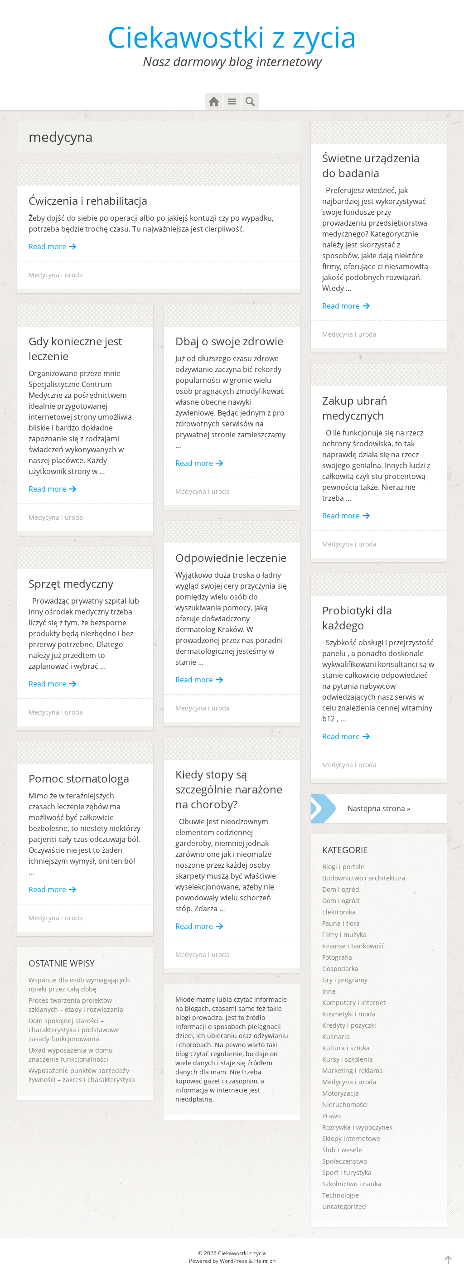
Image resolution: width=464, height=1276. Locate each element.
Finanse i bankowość (353, 946)
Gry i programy (344, 980)
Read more (47, 246)
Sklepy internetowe (351, 1138)
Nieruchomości (345, 1104)
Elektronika (339, 912)
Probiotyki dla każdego (357, 618)
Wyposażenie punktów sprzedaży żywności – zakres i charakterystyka (82, 1075)
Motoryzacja (340, 1093)
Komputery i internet (354, 1002)
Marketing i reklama (352, 1070)
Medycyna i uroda (56, 275)
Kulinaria (336, 1036)
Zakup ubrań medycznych (354, 408)
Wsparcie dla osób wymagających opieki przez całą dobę (79, 984)
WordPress (233, 1261)
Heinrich (265, 1261)
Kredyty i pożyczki (349, 1025)
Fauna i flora (341, 923)
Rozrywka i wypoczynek (357, 1127)
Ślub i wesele (342, 1150)
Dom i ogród (340, 889)
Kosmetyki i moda (349, 1014)
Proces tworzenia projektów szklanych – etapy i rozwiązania (76, 1005)
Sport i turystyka (347, 1172)
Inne (329, 991)
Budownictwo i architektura (364, 878)
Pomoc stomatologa (79, 778)
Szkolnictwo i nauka (352, 1183)
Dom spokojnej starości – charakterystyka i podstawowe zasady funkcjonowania (74, 1029)
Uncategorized (344, 1206)
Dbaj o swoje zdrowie (229, 341)
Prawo (331, 1116)
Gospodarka (340, 968)
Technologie (340, 1195)
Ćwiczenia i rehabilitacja (88, 200)
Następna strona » (379, 808)
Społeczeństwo (344, 1161)
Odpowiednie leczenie (230, 557)
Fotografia (337, 957)
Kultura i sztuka (346, 1048)
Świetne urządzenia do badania (371, 165)
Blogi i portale (343, 866)
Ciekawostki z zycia (232, 36)
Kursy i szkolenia (347, 1059)
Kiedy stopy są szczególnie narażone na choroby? (228, 789)
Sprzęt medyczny (71, 583)
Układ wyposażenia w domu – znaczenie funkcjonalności (73, 1054)
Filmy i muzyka (344, 934)
